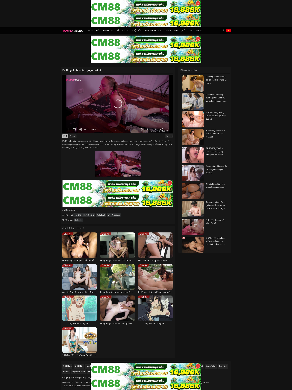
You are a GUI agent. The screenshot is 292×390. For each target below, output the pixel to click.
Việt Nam (67, 366)
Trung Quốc (180, 31)
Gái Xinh (223, 366)
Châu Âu (78, 220)
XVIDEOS (101, 215)
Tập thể (77, 215)
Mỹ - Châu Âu (122, 31)
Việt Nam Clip (78, 372)
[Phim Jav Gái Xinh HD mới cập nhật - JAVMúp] (73, 31)
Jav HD (167, 31)
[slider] (117, 125)
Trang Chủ (93, 31)
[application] (117, 104)
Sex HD (199, 31)
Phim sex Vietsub (152, 31)
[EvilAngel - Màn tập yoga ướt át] (117, 163)
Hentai (66, 372)
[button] (118, 104)
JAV (191, 31)
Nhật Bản (136, 31)
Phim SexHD (107, 31)
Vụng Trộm (211, 366)
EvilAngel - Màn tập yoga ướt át (81, 70)
